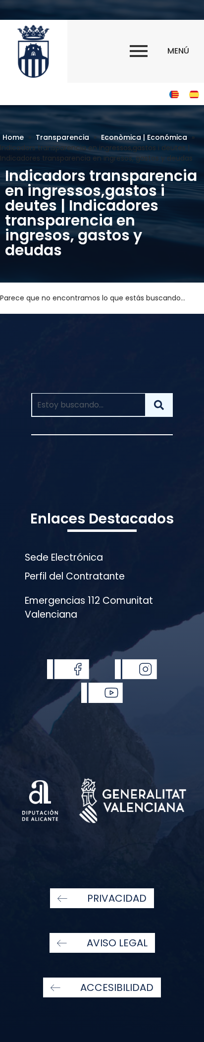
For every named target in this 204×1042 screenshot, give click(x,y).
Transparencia (62, 137)
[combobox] (88, 405)
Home (13, 137)
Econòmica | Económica (144, 137)
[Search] (159, 405)
